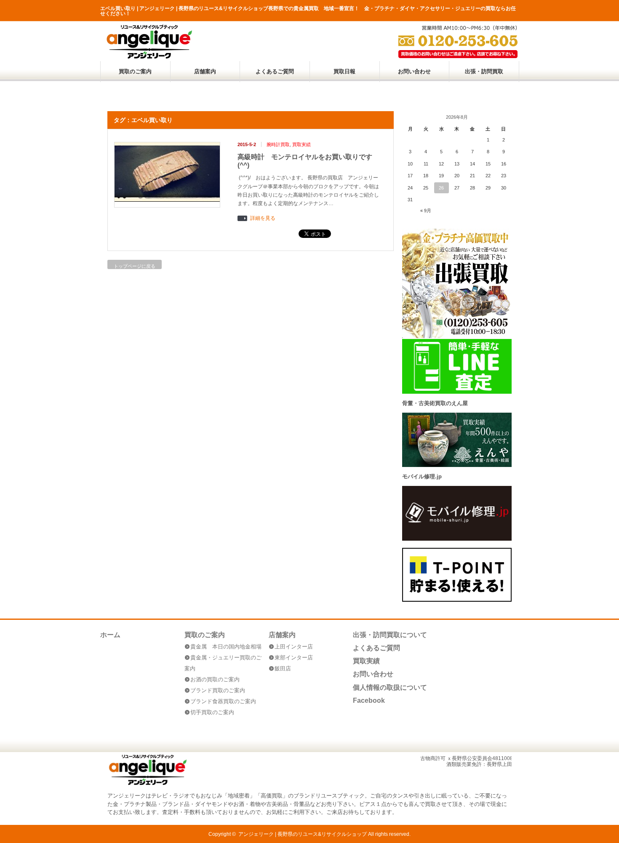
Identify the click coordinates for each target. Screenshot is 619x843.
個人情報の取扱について (390, 687)
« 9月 (425, 210)
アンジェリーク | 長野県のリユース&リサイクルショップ (302, 834)
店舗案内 (205, 71)
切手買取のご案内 (212, 712)
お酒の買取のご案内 (215, 679)
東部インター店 (294, 657)
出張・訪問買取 (484, 71)
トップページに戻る (134, 266)
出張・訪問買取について (390, 634)
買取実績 (301, 144)
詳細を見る (262, 218)
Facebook (369, 700)
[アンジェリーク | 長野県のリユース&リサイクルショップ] (149, 57)
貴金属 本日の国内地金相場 (225, 646)
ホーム (110, 634)
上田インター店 (294, 646)
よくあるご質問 (275, 71)
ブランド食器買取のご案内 (223, 701)
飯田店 (283, 668)
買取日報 (344, 71)
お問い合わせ (414, 71)
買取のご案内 (135, 71)
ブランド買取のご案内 (217, 690)
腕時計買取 (278, 144)
